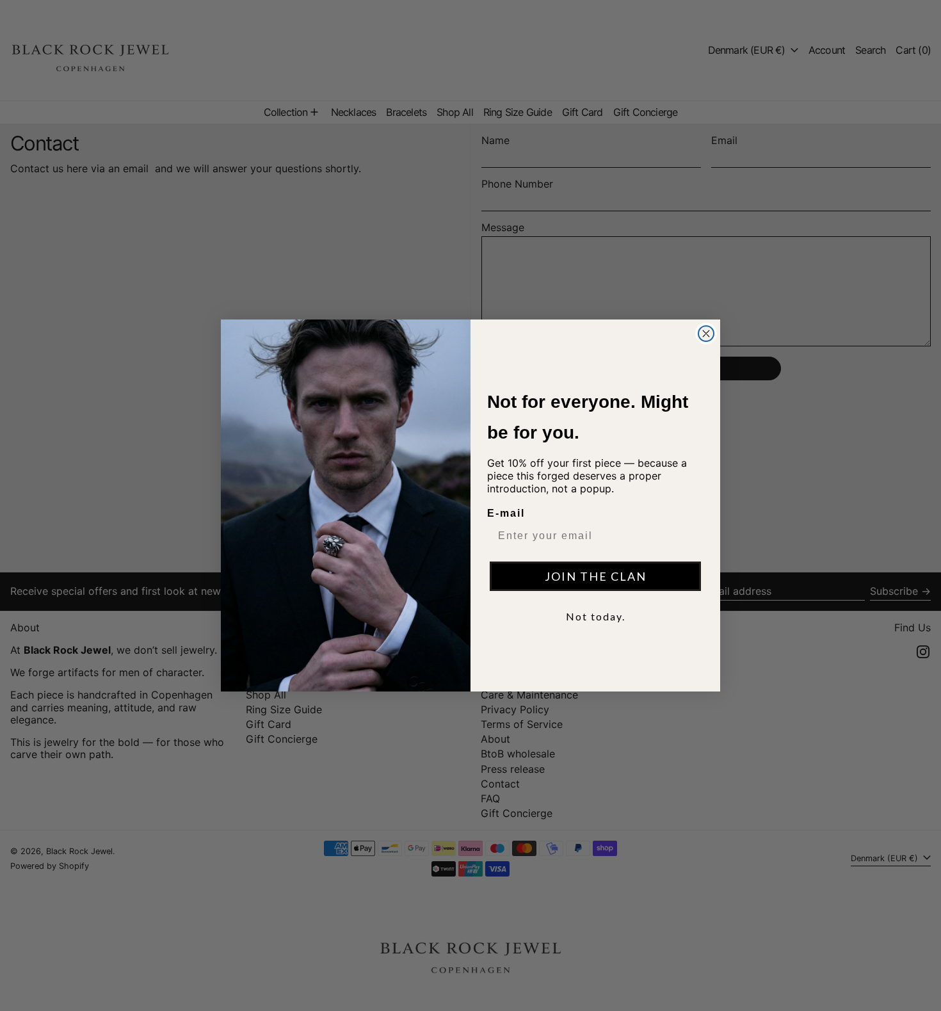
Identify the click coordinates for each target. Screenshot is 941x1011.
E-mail (506, 513)
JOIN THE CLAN (596, 576)
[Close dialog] (706, 333)
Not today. (595, 616)
